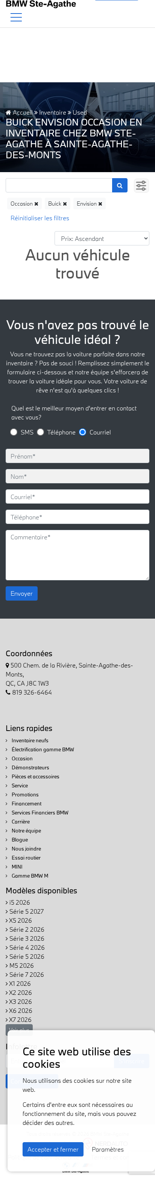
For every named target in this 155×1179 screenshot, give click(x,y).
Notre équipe (26, 830)
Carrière (20, 821)
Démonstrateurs (30, 767)
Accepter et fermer (53, 1149)
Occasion (22, 203)
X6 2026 (20, 1010)
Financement (26, 803)
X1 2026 (19, 983)
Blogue (19, 839)
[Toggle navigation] (16, 17)
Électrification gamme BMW (42, 749)
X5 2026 (20, 920)
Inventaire (52, 112)
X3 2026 (20, 1001)
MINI (17, 866)
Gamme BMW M (29, 875)
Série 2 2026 (26, 929)
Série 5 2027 (26, 911)
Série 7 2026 (26, 974)
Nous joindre (26, 848)
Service (19, 785)
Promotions (25, 794)
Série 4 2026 (26, 947)
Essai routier (26, 857)
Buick (55, 203)
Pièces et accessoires (35, 776)
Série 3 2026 (26, 938)
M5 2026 (21, 965)
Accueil (22, 112)
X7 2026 (20, 1019)
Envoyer (22, 593)
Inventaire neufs (30, 740)
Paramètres (108, 1149)
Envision (87, 203)
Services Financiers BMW (39, 812)
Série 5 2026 (26, 956)
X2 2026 (20, 992)
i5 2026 (19, 902)
